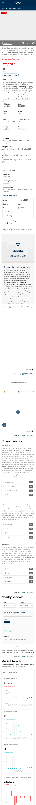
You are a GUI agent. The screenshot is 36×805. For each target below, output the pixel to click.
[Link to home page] (18, 3)
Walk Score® (22, 382)
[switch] (22, 43)
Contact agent (7, 43)
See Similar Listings (10, 75)
